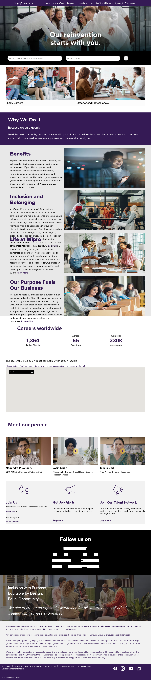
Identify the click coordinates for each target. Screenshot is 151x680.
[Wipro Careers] (23, 3)
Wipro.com (6, 666)
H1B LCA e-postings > (12, 521)
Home (47, 3)
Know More (22, 273)
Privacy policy (36, 666)
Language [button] (131, 3)
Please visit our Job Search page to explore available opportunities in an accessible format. (45, 366)
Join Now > (105, 521)
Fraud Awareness (66, 666)
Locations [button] (82, 3)
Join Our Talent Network (102, 3)
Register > (58, 520)
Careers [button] (70, 3)
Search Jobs (126, 58)
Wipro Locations (84, 666)
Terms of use (50, 666)
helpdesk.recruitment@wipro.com (114, 626)
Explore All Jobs (21, 666)
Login (119, 3)
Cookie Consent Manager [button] (13, 669)
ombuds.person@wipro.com (118, 635)
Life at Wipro (58, 3)
